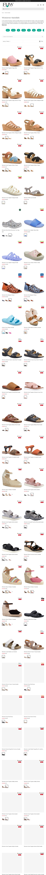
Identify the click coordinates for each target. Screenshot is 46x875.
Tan (18, 30)
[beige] (25, 656)
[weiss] (3, 656)
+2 (12, 235)
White (23, 30)
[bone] (3, 202)
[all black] (25, 624)
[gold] (25, 721)
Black (8, 30)
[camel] (6, 494)
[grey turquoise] (25, 526)
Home (3, 12)
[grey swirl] (6, 235)
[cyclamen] (10, 494)
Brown (13, 30)
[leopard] (6, 462)
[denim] (28, 137)
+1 (12, 494)
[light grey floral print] (10, 235)
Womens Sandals (7, 12)
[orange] (10, 299)
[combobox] (23, 9)
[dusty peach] (25, 332)
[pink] (6, 72)
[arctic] (3, 332)
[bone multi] (25, 267)
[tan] (28, 105)
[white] (28, 72)
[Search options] (42, 36)
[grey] (28, 494)
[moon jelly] (25, 235)
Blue (34, 30)
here (29, 0)
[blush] (25, 397)
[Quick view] (21, 65)
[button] (40, 5)
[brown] (6, 299)
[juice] (10, 332)
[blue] (3, 299)
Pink (29, 30)
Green (39, 30)
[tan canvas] (25, 202)
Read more (4, 24)
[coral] (3, 462)
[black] (3, 72)
